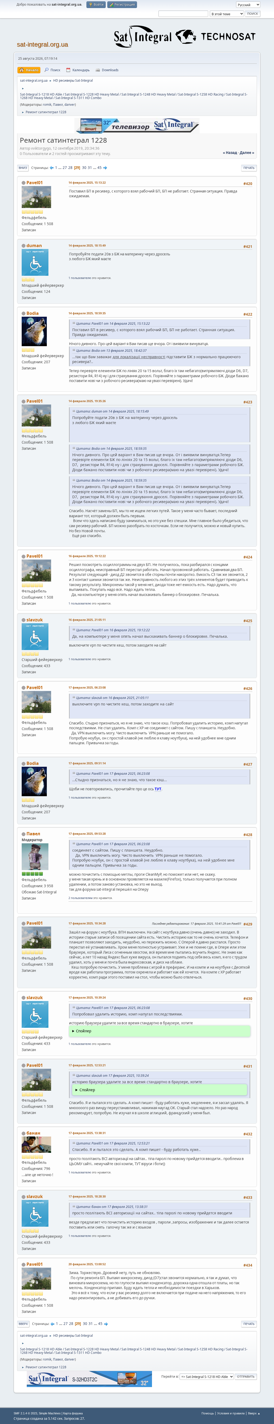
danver (69, 104)
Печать (248, 168)
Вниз (23, 168)
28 (70, 167)
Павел (58, 104)
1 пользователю (79, 278)
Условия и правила (231, 1413)
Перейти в (169, 1376)
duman (34, 245)
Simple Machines (50, 1413)
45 (99, 167)
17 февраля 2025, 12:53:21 (87, 1065)
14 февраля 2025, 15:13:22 (87, 182)
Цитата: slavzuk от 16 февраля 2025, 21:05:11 (112, 698)
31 (90, 167)
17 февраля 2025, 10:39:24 (87, 997)
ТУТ (158, 789)
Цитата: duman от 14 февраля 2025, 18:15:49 (112, 411)
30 (84, 167)
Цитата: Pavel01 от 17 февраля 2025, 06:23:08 (113, 773)
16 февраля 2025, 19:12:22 (87, 556)
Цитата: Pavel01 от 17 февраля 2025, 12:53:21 (113, 1143)
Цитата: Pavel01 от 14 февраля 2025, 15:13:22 (113, 323)
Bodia (32, 313)
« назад (230, 152)
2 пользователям (80, 898)
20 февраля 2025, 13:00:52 (87, 1264)
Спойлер (83, 1031)
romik (47, 104)
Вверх (23, 1324)
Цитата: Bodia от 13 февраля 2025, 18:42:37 (111, 350)
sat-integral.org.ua (42, 44)
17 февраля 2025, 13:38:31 (87, 1133)
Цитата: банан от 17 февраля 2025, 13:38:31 (112, 1206)
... (60, 167)
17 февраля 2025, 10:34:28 (87, 923)
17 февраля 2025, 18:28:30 (87, 1196)
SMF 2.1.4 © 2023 (25, 1413)
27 (65, 167)
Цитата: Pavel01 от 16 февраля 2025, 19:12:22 (113, 630)
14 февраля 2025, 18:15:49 (87, 245)
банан (33, 1133)
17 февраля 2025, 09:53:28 (87, 834)
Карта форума (73, 1413)
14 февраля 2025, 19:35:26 (87, 401)
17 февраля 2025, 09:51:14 (87, 763)
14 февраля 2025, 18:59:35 (87, 313)
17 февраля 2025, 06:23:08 (87, 687)
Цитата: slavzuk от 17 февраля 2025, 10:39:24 (112, 1075)
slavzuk (34, 620)
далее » (247, 152)
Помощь (207, 1413)
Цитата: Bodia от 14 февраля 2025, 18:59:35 (111, 448)
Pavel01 (34, 183)
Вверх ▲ (254, 1413)
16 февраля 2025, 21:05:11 (87, 620)
